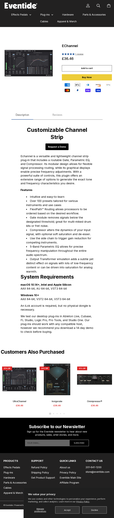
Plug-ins (45, 14)
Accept (67, 510)
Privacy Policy (68, 472)
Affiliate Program (69, 482)
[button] (68, 54)
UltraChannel (19, 401)
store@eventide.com (98, 471)
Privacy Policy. (83, 501)
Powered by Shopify (23, 505)
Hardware (68, 14)
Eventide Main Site (70, 477)
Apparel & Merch (67, 21)
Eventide (9, 505)
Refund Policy (39, 467)
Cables (44, 21)
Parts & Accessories (94, 14)
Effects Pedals (19, 14)
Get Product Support (43, 477)
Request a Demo (57, 146)
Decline (94, 510)
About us (65, 467)
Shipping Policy (40, 472)
